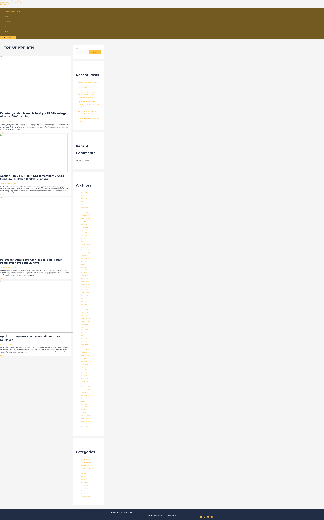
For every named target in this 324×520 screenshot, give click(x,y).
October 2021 (85, 358)
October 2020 (85, 392)
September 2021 (86, 361)
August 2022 (84, 330)
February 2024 (85, 278)
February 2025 (85, 244)
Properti (83, 491)
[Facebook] (1, 5)
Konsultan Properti (86, 465)
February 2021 (85, 381)
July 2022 (83, 332)
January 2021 (85, 384)
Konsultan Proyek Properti (88, 468)
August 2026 (84, 193)
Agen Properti (85, 459)
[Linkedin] (212, 517)
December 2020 (86, 387)
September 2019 (86, 421)
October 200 (85, 427)
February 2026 (85, 210)
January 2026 (85, 213)
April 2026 (84, 204)
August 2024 (84, 261)
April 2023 (84, 307)
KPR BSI (83, 476)
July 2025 (83, 230)
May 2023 (84, 304)
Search (78, 48)
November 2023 (86, 287)
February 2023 (85, 313)
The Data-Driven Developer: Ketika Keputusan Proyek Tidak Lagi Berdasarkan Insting (88, 85)
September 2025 (86, 224)
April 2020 (84, 410)
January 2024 (85, 281)
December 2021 (86, 352)
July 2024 (83, 264)
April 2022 (84, 341)
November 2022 (86, 321)
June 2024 (84, 267)
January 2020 (85, 418)
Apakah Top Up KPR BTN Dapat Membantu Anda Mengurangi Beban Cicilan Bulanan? (32, 177)
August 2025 (84, 227)
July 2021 (83, 367)
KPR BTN (2, 121)
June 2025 (84, 233)
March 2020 (84, 412)
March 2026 (84, 207)
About (7, 16)
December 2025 (86, 215)
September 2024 (86, 258)
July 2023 (83, 298)
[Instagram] (8, 5)
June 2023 (84, 301)
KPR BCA (83, 471)
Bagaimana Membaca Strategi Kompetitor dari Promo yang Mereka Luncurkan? (88, 104)
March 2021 (84, 378)
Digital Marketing (5, 183)
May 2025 (84, 235)
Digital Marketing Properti (12, 11)
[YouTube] (5, 5)
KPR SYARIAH (85, 485)
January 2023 (85, 315)
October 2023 (85, 290)
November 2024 (86, 253)
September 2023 (86, 292)
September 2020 (86, 395)
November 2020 (86, 390)
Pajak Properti (85, 488)
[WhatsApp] (12, 5)
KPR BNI (83, 474)
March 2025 (84, 241)
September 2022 (86, 327)
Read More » (4, 132)
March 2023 (84, 310)
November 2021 (86, 355)
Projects (7, 27)
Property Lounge (86, 494)
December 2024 (86, 250)
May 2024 (84, 270)
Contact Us (8, 32)
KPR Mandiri (84, 482)
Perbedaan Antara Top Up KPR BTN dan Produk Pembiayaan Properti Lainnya (31, 261)
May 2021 (84, 372)
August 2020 (84, 398)
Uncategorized (85, 496)
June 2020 (84, 404)
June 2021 (84, 370)
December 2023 (86, 284)
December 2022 (86, 318)
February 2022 (85, 347)
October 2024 (85, 255)
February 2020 (85, 415)
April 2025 (84, 238)
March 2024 (84, 275)
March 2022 (84, 344)
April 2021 (84, 375)
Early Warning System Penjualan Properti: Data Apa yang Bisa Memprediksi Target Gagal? (87, 94)
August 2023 (84, 295)
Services (7, 21)
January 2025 (85, 247)
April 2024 (84, 273)
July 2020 (83, 401)
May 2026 (84, 201)
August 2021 (84, 364)
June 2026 (84, 198)
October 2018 (85, 424)
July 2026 (83, 196)
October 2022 (85, 324)
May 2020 (84, 407)
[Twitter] (204, 517)
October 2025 (85, 221)
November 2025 (86, 218)
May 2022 (84, 338)
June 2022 (84, 335)
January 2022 (85, 350)
